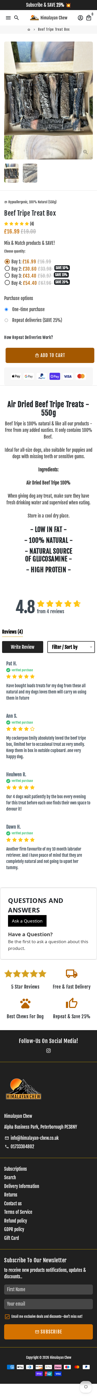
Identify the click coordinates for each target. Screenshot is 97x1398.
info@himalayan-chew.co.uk (32, 1138)
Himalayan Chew (60, 1357)
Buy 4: (40, 283)
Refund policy (15, 1221)
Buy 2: (40, 269)
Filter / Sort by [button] (65, 647)
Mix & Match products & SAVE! (29, 243)
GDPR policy (14, 1229)
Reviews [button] (12, 632)
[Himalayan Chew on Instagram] (48, 1050)
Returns (10, 1195)
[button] (19, 223)
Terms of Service (18, 1212)
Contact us (13, 1203)
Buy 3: (39, 276)
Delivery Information (21, 1186)
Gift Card (11, 1238)
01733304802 (19, 1146)
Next (88, 100)
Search (10, 1177)
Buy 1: (31, 261)
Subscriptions (15, 1169)
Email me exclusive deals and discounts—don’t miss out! (47, 1316)
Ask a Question (27, 921)
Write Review (22, 647)
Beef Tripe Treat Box (54, 29)
